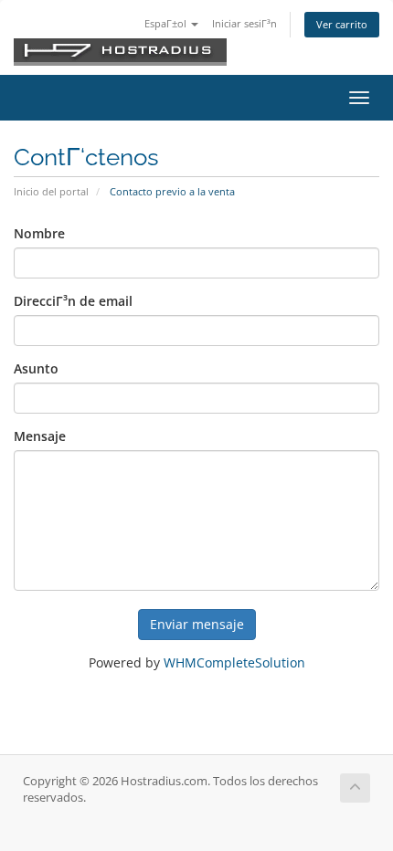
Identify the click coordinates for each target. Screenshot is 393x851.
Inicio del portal (51, 191)
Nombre (39, 233)
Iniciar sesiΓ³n (244, 23)
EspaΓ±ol (166, 23)
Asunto (36, 368)
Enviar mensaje (197, 624)
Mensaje (40, 436)
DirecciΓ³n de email (73, 301)
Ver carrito (341, 24)
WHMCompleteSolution (234, 662)
